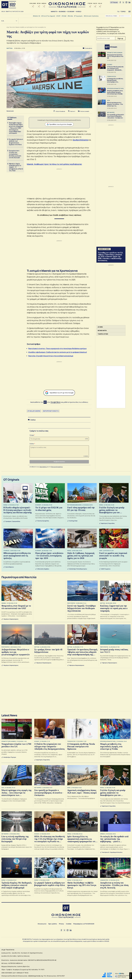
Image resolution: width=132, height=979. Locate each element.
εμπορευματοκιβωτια (51, 411)
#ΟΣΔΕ (64, 16)
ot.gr (8, 27)
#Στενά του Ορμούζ (48, 16)
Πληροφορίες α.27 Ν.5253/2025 (83, 924)
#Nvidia (70, 16)
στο (53, 402)
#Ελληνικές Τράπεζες (91, 16)
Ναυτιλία (12, 27)
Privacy (61, 924)
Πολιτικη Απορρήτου (57, 467)
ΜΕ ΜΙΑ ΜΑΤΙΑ (102, 330)
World (78, 11)
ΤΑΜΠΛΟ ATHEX (103, 334)
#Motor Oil (36, 16)
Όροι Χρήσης (43, 467)
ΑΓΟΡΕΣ (100, 327)
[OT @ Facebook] (120, 2)
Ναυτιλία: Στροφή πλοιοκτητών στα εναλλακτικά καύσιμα (50, 356)
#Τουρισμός (78, 16)
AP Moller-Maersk (33, 411)
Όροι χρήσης (52, 924)
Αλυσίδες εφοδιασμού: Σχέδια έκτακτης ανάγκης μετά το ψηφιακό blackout (57, 352)
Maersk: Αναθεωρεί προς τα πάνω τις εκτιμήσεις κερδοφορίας (54, 164)
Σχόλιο (32, 444)
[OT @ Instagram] (126, 2)
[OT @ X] (123, 2)
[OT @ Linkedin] (129, 2)
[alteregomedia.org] (107, 977)
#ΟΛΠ (58, 16)
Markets (54, 11)
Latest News (9, 715)
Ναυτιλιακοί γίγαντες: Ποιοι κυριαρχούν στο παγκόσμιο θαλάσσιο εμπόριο (57, 348)
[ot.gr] (67, 7)
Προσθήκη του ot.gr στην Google (60, 124)
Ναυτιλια (10, 48)
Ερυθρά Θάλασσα (80, 140)
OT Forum (114, 2)
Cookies (68, 924)
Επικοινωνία (42, 924)
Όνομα (32, 435)
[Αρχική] (8, 4)
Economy (70, 11)
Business (62, 11)
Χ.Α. (2, 21)
